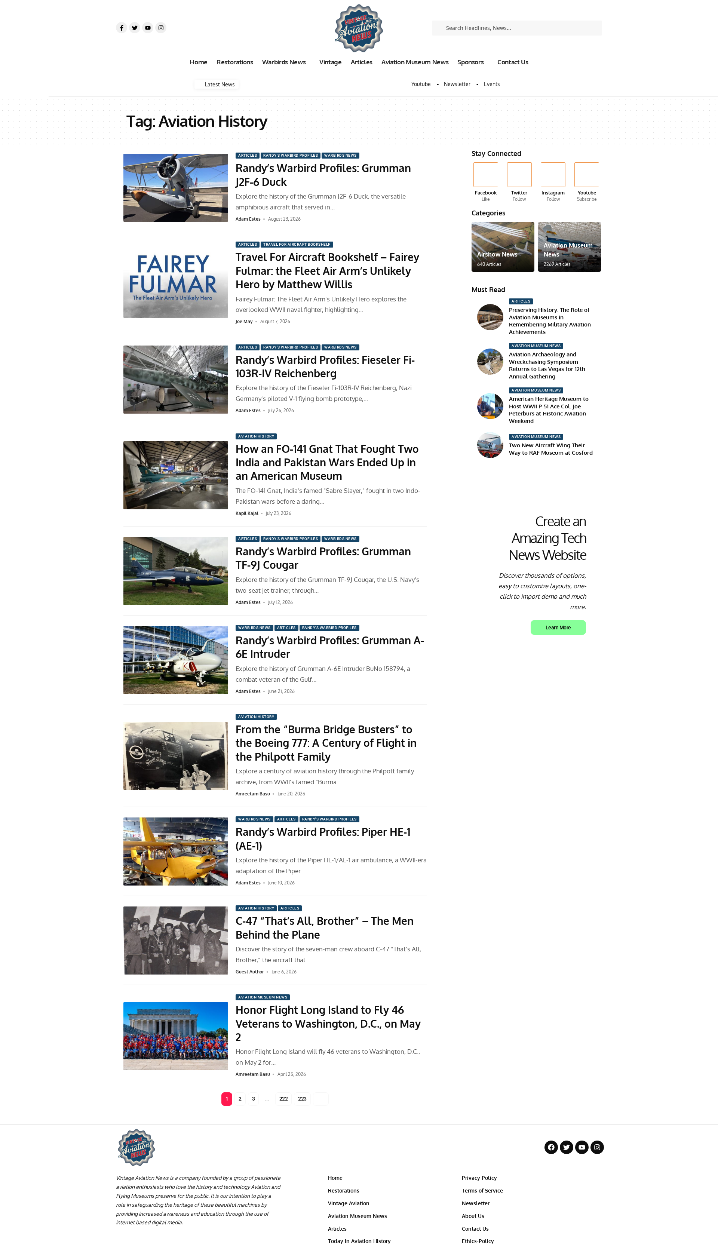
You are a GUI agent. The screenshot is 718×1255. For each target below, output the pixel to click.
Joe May (244, 321)
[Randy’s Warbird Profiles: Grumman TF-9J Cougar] (175, 571)
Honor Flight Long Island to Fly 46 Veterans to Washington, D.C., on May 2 (328, 1023)
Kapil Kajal (247, 513)
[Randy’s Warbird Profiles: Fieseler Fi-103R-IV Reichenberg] (175, 380)
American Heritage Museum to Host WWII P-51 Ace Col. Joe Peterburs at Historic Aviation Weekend (549, 409)
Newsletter (457, 84)
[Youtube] (147, 27)
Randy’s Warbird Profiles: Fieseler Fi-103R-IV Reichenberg (325, 366)
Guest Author (250, 972)
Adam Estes (248, 219)
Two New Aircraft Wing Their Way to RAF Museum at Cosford (551, 449)
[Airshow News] (503, 247)
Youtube (421, 84)
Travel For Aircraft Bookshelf (297, 244)
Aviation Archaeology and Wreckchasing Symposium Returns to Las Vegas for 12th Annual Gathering (547, 365)
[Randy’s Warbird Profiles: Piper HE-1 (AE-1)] (175, 851)
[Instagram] (160, 27)
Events (492, 84)
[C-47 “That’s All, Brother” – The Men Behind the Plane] (175, 940)
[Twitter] (134, 27)
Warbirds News (340, 155)
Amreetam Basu (253, 794)
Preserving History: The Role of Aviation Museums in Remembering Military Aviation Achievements (550, 320)
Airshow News (497, 254)
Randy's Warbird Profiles (290, 155)
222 (283, 1099)
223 (302, 1099)
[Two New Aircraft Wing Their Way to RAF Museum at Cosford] (490, 445)
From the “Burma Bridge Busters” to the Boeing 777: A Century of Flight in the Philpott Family (326, 742)
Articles (247, 155)
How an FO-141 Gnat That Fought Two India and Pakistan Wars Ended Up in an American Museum (327, 462)
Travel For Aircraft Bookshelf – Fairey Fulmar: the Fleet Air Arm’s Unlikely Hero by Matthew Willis (327, 270)
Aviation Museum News (262, 997)
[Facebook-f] (121, 27)
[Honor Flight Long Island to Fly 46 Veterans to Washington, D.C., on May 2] (175, 1036)
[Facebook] (486, 182)
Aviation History (256, 436)
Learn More (558, 627)
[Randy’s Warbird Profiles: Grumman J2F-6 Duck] (175, 188)
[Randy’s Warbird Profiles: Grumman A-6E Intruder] (175, 660)
